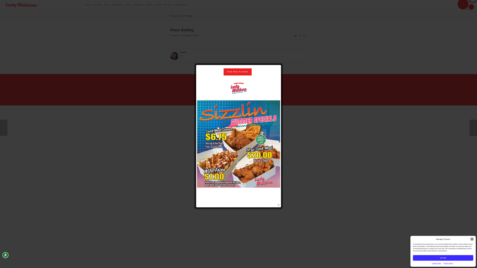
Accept (443, 258)
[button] (472, 239)
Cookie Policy (436, 263)
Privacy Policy (448, 263)
